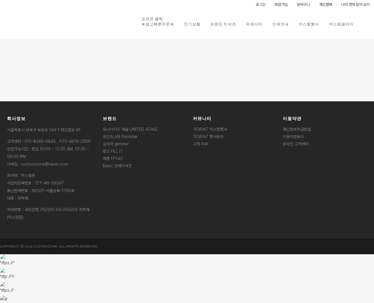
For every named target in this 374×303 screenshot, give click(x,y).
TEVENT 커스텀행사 (210, 129)
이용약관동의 (293, 136)
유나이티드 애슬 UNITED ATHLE (130, 129)
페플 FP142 (112, 158)
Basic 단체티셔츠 (117, 165)
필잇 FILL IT (113, 151)
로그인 (260, 4)
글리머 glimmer (116, 144)
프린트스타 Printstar (120, 136)
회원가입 (281, 4)
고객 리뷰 (200, 144)
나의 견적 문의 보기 (355, 4)
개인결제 (325, 4)
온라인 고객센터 (296, 144)
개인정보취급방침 (297, 129)
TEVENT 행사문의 (208, 136)
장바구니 (303, 4)
